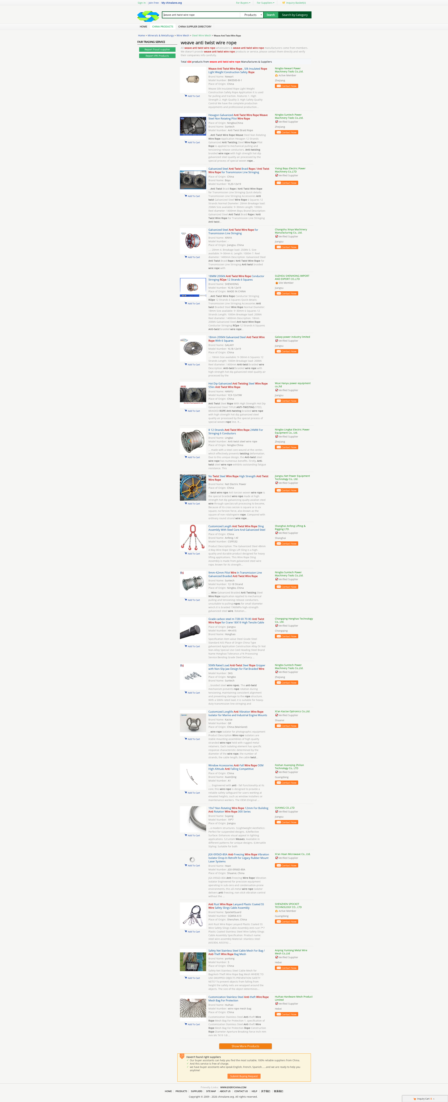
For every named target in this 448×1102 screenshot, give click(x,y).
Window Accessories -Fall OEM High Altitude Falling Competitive (236, 767)
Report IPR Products (157, 55)
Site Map (211, 1091)
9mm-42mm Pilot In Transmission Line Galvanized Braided (235, 574)
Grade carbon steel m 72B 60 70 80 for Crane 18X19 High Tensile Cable (236, 620)
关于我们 (265, 1091)
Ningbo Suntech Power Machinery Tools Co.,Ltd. (289, 116)
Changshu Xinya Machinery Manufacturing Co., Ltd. (291, 231)
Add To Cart (194, 95)
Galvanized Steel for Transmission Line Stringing (233, 231)
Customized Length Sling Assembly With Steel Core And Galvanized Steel (236, 527)
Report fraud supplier (157, 49)
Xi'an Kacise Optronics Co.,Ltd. (292, 711)
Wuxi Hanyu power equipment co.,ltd (293, 385)
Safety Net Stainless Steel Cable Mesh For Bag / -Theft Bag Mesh (236, 952)
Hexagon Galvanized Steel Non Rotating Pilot (238, 116)
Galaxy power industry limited (292, 336)
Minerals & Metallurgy (161, 35)
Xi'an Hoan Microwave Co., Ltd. (293, 854)
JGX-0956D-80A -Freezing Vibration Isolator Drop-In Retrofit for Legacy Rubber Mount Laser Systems (238, 858)
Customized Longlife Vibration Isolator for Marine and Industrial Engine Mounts (237, 713)
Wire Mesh (183, 35)
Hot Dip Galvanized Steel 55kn (238, 385)
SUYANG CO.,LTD (285, 807)
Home (143, 26)
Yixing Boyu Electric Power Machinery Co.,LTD (290, 170)
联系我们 (278, 1091)
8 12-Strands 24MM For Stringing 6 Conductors (235, 431)
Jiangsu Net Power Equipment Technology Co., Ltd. (292, 477)
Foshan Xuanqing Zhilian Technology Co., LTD (289, 766)
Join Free (154, 2)
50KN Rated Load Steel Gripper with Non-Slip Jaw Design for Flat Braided (236, 666)
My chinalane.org (172, 2)
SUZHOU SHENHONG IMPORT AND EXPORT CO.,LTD (292, 277)
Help (254, 1091)
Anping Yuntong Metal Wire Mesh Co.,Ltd (291, 952)
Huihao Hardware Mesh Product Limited (294, 998)
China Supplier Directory (194, 26)
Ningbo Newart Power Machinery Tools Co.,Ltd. (289, 70)
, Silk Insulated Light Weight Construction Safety (237, 70)
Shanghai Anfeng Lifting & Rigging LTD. (290, 527)
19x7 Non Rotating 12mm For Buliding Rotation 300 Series (238, 809)
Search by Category (295, 15)
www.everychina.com (233, 1087)
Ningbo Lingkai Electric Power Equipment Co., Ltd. (292, 431)
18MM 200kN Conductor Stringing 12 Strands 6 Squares (236, 277)
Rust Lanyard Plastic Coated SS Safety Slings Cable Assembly (236, 905)
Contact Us (241, 1091)
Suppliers (196, 1091)
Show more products (245, 1046)
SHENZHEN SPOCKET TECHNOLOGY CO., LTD (288, 905)
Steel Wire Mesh (201, 35)
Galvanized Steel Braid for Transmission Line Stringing (238, 170)
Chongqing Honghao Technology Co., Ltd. (294, 620)
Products (181, 1091)
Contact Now (289, 86)
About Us (225, 1091)
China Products (162, 26)
